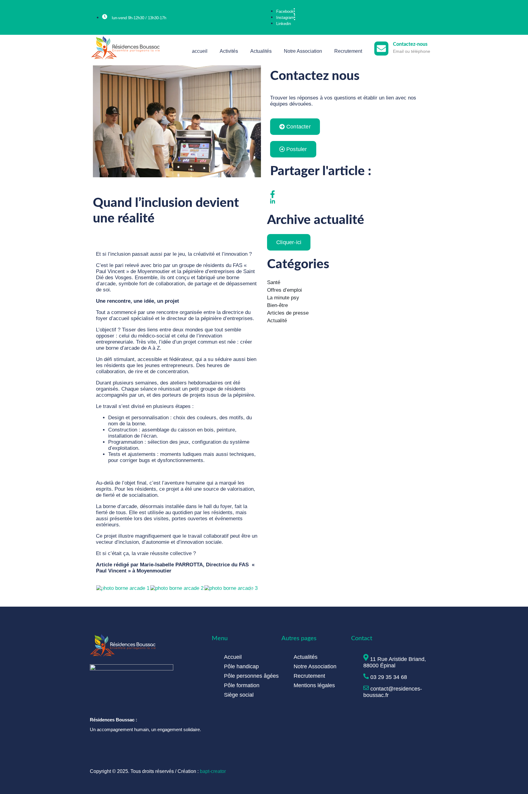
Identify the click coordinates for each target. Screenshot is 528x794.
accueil (199, 51)
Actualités (261, 51)
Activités (229, 51)
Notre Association (303, 51)
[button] (103, 588)
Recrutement (348, 51)
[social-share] (351, 194)
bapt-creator (213, 771)
